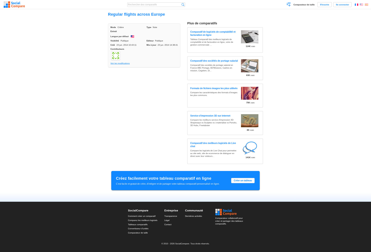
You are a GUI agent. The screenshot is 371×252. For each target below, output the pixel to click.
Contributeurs (117, 49)
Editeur (150, 41)
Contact (167, 224)
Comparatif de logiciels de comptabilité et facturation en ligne (212, 33)
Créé (112, 45)
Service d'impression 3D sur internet (210, 115)
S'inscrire (324, 4)
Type (149, 27)
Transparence (170, 216)
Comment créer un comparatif (142, 216)
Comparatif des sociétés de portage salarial (214, 61)
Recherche (183, 4)
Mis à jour (151, 45)
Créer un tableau (243, 180)
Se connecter (342, 4)
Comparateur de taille (304, 4)
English (361, 4)
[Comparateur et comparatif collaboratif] (14, 4)
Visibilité (114, 41)
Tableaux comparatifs (138, 224)
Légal (166, 220)
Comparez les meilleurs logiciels (142, 220)
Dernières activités (193, 216)
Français (356, 4)
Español (366, 4)
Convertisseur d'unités (138, 228)
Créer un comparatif (289, 5)
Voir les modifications (120, 63)
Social (229, 212)
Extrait (113, 31)
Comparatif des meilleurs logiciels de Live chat (213, 145)
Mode (113, 27)
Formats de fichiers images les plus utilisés (214, 88)
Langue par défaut (119, 36)
